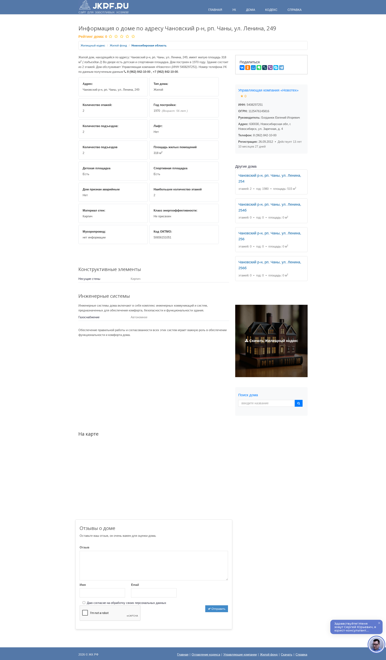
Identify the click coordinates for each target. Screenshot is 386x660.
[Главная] (103, 7)
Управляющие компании (240, 654)
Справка (301, 654)
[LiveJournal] (264, 67)
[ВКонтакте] (242, 67)
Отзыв (84, 547)
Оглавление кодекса (206, 654)
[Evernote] (259, 67)
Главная (182, 654)
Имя (83, 584)
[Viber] (270, 67)
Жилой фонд (118, 45)
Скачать (286, 654)
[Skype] (275, 67)
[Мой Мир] (253, 67)
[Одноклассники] (247, 67)
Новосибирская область (149, 45)
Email (135, 584)
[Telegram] (281, 67)
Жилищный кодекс (93, 45)
